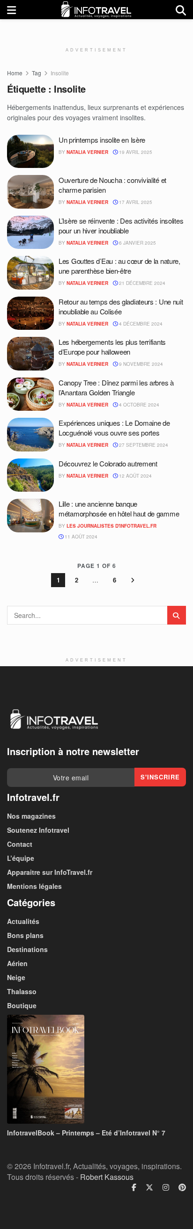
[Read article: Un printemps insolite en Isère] (30, 151)
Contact (19, 844)
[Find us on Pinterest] (182, 1187)
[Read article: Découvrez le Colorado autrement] (30, 475)
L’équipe (20, 858)
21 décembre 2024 (141, 283)
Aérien (17, 963)
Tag (36, 73)
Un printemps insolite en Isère (102, 140)
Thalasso (22, 991)
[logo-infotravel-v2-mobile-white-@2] (54, 719)
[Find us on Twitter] (149, 1187)
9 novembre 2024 (140, 364)
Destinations (27, 949)
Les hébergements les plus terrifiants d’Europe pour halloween (112, 346)
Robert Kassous (107, 1176)
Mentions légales (34, 886)
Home (14, 73)
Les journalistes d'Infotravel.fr (111, 526)
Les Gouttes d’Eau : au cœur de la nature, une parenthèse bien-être (119, 266)
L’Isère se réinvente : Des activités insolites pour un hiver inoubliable (121, 225)
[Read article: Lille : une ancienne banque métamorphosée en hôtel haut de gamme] (30, 515)
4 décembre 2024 (140, 323)
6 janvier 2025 (137, 243)
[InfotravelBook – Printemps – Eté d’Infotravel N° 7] (96, 1069)
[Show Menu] (11, 9)
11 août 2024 (80, 536)
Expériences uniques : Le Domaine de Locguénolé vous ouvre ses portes (114, 427)
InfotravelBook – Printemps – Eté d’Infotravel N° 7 (86, 1132)
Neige (16, 977)
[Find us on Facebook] (134, 1187)
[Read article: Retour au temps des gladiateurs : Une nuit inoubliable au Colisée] (30, 313)
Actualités (23, 921)
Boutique (22, 1005)
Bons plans (25, 935)
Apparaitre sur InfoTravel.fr (49, 872)
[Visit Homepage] (96, 9)
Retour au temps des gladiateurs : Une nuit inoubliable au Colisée (121, 306)
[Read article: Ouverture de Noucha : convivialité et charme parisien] (30, 192)
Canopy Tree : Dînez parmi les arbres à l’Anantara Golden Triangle (116, 387)
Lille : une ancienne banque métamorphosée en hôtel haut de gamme (119, 508)
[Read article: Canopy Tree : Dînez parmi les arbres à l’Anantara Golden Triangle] (30, 394)
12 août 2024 (135, 476)
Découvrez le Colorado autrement (108, 463)
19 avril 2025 (135, 152)
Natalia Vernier (87, 152)
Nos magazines (31, 816)
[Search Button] (181, 9)
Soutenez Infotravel (38, 830)
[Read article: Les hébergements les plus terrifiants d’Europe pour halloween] (30, 354)
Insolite (60, 73)
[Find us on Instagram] (166, 1187)
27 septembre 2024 (143, 445)
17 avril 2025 (135, 202)
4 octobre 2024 (138, 404)
